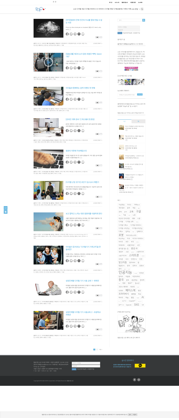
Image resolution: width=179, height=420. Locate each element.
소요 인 (39, 43)
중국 (121, 279)
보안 (126, 242)
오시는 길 (36, 366)
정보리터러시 (53, 110)
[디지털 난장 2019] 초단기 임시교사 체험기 (82, 182)
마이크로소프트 (131, 235)
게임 (133, 208)
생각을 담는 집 (123, 249)
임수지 (47, 110)
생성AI (121, 252)
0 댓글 (67, 110)
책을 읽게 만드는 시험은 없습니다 (134, 136)
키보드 (55, 173)
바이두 (121, 242)
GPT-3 (121, 305)
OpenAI (129, 305)
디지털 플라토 (63, 43)
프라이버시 (124, 294)
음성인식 (125, 269)
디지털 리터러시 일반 (73, 108)
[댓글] (138, 121)
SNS (136, 304)
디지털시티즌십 (137, 228)
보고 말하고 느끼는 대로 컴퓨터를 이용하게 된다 (84, 214)
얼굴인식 (122, 266)
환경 (61, 142)
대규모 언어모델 (124, 218)
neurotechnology (78, 234)
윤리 (120, 269)
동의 (130, 414)
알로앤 (48, 205)
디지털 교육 (84, 203)
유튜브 (141, 266)
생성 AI (134, 248)
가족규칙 (82, 270)
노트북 (78, 301)
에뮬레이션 (40, 45)
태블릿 (58, 272)
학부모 (121, 298)
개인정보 (122, 208)
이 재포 (39, 108)
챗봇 (123, 283)
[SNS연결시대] (127, 82)
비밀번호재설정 (127, 33)
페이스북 (130, 290)
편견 (139, 291)
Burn (119, 301)
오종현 (43, 110)
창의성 (119, 283)
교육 (131, 211)
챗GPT (130, 283)
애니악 (40, 110)
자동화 (127, 277)
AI (142, 297)
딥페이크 (140, 231)
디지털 (121, 222)
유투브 (134, 266)
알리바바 (132, 263)
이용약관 (54, 364)
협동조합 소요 (70, 380)
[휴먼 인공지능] (121, 82)
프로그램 (52, 142)
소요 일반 (79, 43)
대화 (133, 218)
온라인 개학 (43, 142)
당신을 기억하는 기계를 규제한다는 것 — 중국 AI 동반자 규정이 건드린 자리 (131, 188)
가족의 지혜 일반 (69, 140)
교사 (125, 212)
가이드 (129, 205)
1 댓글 (62, 45)
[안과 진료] (141, 82)
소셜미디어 (140, 252)
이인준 (129, 269)
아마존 (121, 259)
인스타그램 (135, 273)
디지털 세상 (62, 77)
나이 (75, 301)
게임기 (71, 301)
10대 (78, 270)
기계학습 (119, 215)
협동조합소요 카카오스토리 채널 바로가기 (131, 113)
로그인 (136, 44)
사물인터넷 (130, 245)
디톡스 (121, 231)
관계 (120, 212)
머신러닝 (122, 239)
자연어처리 (136, 277)
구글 (138, 211)
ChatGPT (132, 301)
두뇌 (86, 43)
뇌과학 (38, 236)
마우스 (47, 236)
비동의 (134, 414)
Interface (71, 234)
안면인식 (134, 259)
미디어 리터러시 (137, 239)
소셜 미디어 (123, 256)
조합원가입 (136, 33)
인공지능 (46, 45)
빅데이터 (122, 245)
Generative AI (140, 301)
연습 (49, 173)
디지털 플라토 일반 (71, 43)
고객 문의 (42, 366)
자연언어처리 (66, 236)
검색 (128, 208)
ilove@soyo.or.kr (46, 364)
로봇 (121, 235)
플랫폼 (133, 294)
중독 (127, 280)
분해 (42, 205)
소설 (127, 252)
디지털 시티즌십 (124, 228)
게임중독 (139, 208)
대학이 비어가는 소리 (131, 146)
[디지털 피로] (134, 82)
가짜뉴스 (137, 205)
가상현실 (122, 205)
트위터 (121, 291)
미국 (128, 239)
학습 (126, 298)
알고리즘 (36, 45)
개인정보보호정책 (63, 364)
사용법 (36, 272)
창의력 (142, 280)
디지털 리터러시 (63, 108)
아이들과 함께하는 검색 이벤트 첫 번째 (80, 88)
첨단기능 (46, 79)
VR (143, 305)
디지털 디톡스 (123, 225)
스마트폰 (41, 272)
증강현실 (72, 236)
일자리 (121, 277)
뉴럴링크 (43, 236)
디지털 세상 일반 (69, 77)
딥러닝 (127, 231)
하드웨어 (57, 142)
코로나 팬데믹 (123, 287)
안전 (140, 259)
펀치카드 (84, 236)
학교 (139, 294)
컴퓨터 (58, 45)
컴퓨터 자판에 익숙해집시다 (76, 151)
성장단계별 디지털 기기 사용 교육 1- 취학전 (82, 281)
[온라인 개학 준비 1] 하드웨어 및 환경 (80, 119)
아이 (44, 272)
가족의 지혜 (62, 140)
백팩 (37, 79)
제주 (57, 110)
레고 (40, 205)
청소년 (51, 272)
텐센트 (132, 287)
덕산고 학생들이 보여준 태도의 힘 (134, 126)
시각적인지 (54, 236)
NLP (85, 234)
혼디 (64, 110)
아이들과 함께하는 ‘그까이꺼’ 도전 (134, 156)
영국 (128, 266)
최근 (124, 121)
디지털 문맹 (44, 173)
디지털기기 (82, 301)
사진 (138, 245)
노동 (134, 215)
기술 (86, 270)
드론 (138, 218)
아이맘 (36, 110)
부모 (132, 242)
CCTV (124, 301)
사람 (50, 236)
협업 (132, 298)
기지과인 (129, 215)
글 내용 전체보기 (97, 43)
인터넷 (47, 272)
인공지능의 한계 (52, 45)
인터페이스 (60, 236)
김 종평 (39, 234)
